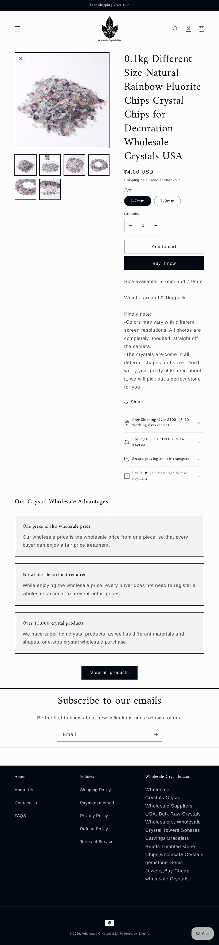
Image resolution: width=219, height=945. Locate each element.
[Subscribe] (155, 735)
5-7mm (137, 201)
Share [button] (137, 401)
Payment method (97, 803)
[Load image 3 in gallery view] (74, 165)
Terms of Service (97, 841)
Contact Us (26, 803)
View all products (109, 672)
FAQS (20, 815)
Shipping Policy (95, 789)
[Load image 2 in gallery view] (50, 165)
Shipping (131, 180)
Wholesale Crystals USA (100, 933)
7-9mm (167, 201)
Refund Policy (94, 828)
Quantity (131, 214)
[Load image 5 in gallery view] (25, 189)
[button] (17, 28)
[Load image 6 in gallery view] (50, 189)
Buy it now (164, 263)
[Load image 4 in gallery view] (99, 165)
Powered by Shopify (135, 933)
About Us (24, 789)
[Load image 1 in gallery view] (25, 165)
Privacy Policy (94, 815)
